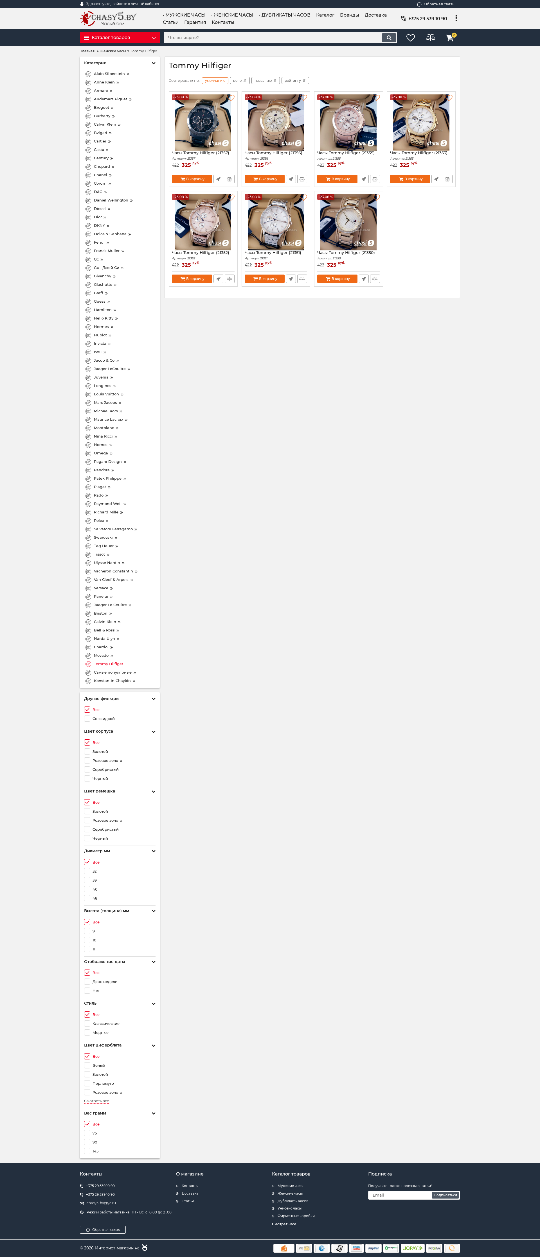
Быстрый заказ (218, 179)
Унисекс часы (290, 1208)
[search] (389, 37)
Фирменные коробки (296, 1216)
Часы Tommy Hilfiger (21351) (273, 255)
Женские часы (290, 1193)
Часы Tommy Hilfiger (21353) (418, 155)
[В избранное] (231, 98)
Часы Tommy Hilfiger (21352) (200, 255)
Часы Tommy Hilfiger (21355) (346, 155)
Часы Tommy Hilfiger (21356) (273, 155)
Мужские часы (290, 1186)
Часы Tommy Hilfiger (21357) (200, 155)
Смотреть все (96, 1101)
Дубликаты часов (293, 1201)
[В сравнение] (230, 179)
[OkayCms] (144, 1248)
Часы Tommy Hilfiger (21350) (346, 255)
